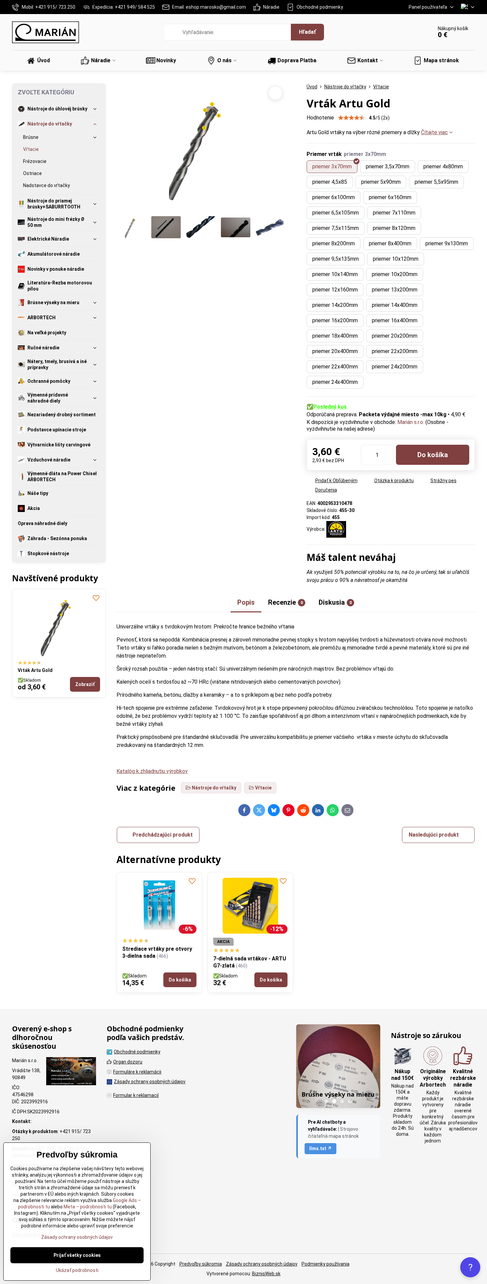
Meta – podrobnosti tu (87, 1206)
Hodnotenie (320, 117)
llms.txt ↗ (320, 1148)
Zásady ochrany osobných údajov (262, 1264)
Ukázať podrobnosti (77, 1270)
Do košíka (432, 455)
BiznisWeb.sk (266, 1273)
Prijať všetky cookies (77, 1255)
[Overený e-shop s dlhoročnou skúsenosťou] (71, 1072)
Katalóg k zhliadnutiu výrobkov (152, 771)
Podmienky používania (325, 1264)
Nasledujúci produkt (434, 835)
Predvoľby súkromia (200, 1264)
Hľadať (307, 32)
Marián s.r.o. (410, 422)
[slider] (351, 117)
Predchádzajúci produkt (163, 835)
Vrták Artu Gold (35, 670)
